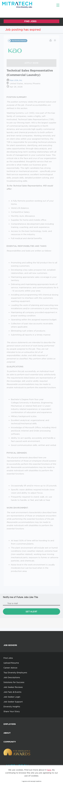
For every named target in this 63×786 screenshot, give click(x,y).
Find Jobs (8, 658)
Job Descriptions (12, 677)
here (49, 770)
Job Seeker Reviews (13, 687)
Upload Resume (11, 663)
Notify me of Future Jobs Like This (20, 597)
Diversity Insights (12, 706)
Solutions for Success (14, 682)
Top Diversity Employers (15, 672)
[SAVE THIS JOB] (54, 40)
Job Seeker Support (13, 702)
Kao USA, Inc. (16, 80)
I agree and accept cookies (31, 781)
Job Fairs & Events (12, 692)
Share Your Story (12, 711)
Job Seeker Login (12, 697)
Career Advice (10, 668)
